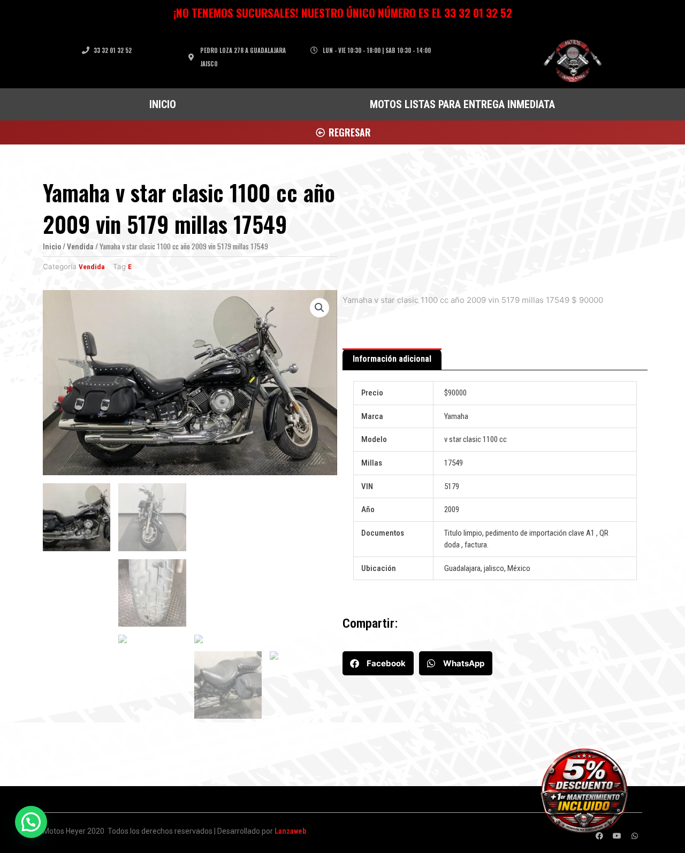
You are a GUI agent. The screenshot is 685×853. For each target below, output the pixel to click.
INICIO (162, 104)
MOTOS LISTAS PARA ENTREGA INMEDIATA (462, 104)
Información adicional (392, 359)
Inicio (52, 246)
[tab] (392, 359)
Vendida (80, 246)
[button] (378, 663)
